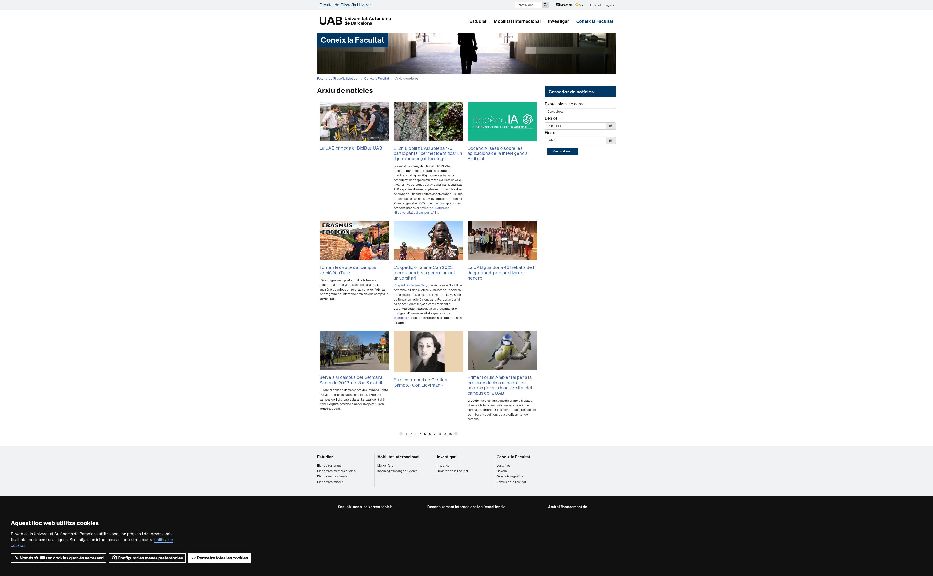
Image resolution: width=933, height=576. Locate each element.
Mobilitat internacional (398, 456)
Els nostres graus (329, 465)
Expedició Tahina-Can (411, 285)
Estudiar (478, 21)
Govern (502, 471)
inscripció (400, 318)
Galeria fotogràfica (510, 476)
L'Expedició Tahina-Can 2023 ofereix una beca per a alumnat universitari (424, 273)
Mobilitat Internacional (517, 21)
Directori (566, 5)
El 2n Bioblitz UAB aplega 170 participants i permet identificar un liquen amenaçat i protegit (428, 153)
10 (450, 434)
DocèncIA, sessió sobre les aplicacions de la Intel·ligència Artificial (498, 153)
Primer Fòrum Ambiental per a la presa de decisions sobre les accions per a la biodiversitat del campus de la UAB (500, 385)
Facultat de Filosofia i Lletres (346, 4)
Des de (551, 118)
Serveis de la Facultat (512, 482)
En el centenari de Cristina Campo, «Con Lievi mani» (420, 382)
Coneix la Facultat (594, 21)
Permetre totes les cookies (222, 558)
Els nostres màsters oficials (336, 471)
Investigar (558, 21)
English (609, 5)
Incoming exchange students (397, 471)
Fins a (550, 132)
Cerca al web (562, 151)
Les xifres (503, 465)
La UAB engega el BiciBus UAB (351, 148)
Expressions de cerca (565, 103)
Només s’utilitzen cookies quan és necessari (62, 558)
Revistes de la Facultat (452, 471)
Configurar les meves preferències (150, 558)
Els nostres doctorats (332, 476)
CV (581, 5)
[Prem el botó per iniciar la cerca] (545, 5)
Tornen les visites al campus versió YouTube (348, 270)
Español (595, 5)
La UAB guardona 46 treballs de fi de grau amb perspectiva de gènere (501, 273)
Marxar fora (385, 465)
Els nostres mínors (330, 482)
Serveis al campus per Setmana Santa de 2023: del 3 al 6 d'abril (351, 380)
